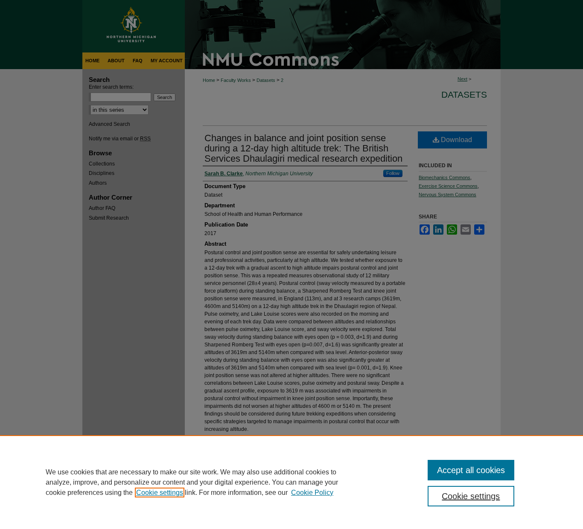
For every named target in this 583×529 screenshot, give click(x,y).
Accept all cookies (471, 470)
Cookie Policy (312, 492)
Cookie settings (159, 492)
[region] (291, 482)
